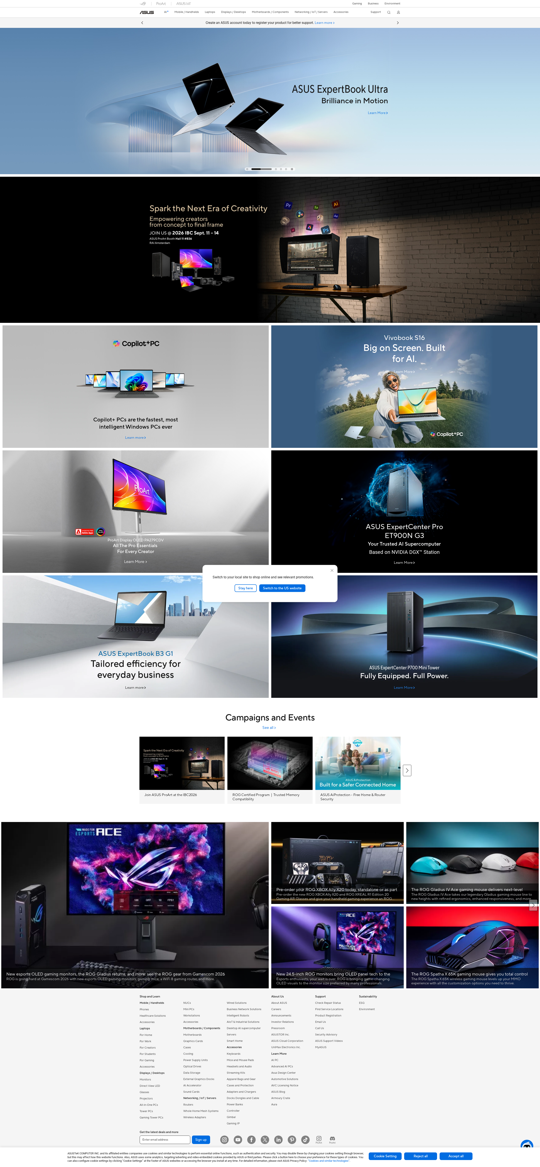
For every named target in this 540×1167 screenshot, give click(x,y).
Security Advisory (326, 1034)
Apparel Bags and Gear (241, 1079)
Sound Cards (191, 1092)
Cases (187, 1047)
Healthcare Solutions (153, 1016)
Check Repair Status (328, 1003)
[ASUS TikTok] (305, 1140)
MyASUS (321, 1047)
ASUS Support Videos (329, 1041)
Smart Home (235, 1041)
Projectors (146, 1098)
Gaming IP (233, 1123)
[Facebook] (251, 1140)
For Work (145, 1041)
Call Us (319, 1028)
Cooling (188, 1054)
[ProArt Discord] (332, 1140)
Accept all (456, 1156)
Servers (231, 1034)
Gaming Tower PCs (151, 1117)
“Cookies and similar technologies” (329, 1160)
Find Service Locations (329, 1009)
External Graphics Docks (198, 1079)
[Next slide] (397, 22)
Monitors (145, 1079)
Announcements (281, 1015)
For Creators (148, 1047)
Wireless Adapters (194, 1117)
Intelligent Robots (238, 1015)
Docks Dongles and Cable (243, 1098)
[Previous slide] (142, 22)
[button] (357, 3)
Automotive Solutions (284, 1079)
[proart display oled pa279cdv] (136, 511)
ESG (361, 1003)
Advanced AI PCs (282, 1066)
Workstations (191, 1015)
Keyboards (233, 1054)
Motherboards (192, 1035)
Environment (392, 3)
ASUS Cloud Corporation (287, 1041)
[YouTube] (238, 1140)
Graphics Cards (193, 1041)
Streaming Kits (236, 1073)
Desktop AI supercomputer (244, 1028)
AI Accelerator (192, 1085)
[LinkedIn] (278, 1140)
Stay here (245, 588)
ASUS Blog (278, 1092)
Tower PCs (146, 1111)
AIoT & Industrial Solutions (243, 1022)
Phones (144, 1009)
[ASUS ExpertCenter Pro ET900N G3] (404, 511)
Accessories (147, 1022)
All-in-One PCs (149, 1105)
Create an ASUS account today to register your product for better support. (269, 23)
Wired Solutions (237, 1003)
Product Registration (328, 1015)
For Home (146, 1035)
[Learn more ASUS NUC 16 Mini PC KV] (270, 173)
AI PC (274, 1060)
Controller (233, 1111)
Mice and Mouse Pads (240, 1060)
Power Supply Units (195, 1060)
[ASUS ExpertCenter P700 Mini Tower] (404, 636)
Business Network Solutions (244, 1009)
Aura (274, 1104)
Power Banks (235, 1104)
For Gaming (147, 1060)
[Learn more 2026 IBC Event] (270, 322)
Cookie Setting (385, 1156)
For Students (148, 1054)
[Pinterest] (292, 1140)
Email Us (320, 1022)
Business (373, 3)
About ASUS (279, 1003)
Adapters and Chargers (241, 1092)
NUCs (187, 1003)
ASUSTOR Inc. (280, 1034)
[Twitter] (265, 1140)
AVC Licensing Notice (284, 1085)
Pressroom (278, 1028)
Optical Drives (192, 1066)
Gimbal (231, 1117)
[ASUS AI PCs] (136, 386)
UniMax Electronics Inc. (286, 1047)
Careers (276, 1009)
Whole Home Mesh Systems (201, 1111)
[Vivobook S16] (404, 386)
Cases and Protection (240, 1085)
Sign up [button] (201, 1140)
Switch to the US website (282, 588)
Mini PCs (188, 1009)
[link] (147, 12)
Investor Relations (282, 1022)
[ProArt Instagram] (319, 1140)
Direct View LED (150, 1086)
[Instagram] (224, 1140)
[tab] (247, 169)
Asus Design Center (283, 1073)
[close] (332, 570)
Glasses (144, 1092)
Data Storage (191, 1073)
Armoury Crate (280, 1098)
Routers (188, 1104)
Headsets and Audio (239, 1066)
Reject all (421, 1156)
